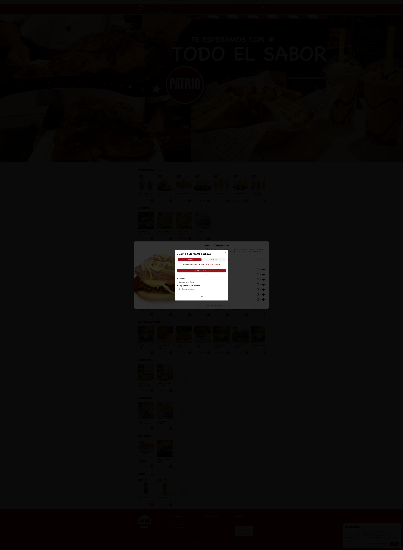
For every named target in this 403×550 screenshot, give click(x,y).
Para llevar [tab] (213, 259)
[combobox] (203, 289)
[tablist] (201, 259)
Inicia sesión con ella (213, 265)
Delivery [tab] (190, 259)
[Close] (226, 252)
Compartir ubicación (201, 270)
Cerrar (201, 296)
